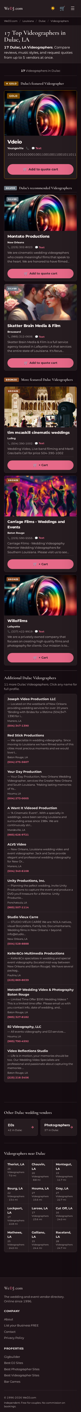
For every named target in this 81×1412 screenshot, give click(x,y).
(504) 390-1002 (22, 443)
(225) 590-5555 (22, 538)
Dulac (42, 21)
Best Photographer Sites (21, 1369)
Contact (10, 1331)
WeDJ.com (11, 21)
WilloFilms (17, 621)
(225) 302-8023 (22, 247)
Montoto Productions (28, 236)
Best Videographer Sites (21, 1375)
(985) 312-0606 (22, 336)
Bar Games (12, 1381)
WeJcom (13, 8)
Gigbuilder (12, 1357)
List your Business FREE (21, 1325)
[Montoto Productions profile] (40, 213)
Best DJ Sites (13, 1363)
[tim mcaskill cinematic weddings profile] (40, 407)
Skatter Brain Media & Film (34, 325)
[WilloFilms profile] (40, 595)
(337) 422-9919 (22, 631)
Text (36, 148)
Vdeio (14, 141)
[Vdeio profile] (40, 113)
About (8, 1319)
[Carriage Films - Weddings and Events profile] (40, 496)
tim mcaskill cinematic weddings (38, 432)
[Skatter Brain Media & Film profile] (40, 302)
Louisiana (28, 21)
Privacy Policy (14, 1338)
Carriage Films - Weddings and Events (36, 524)
